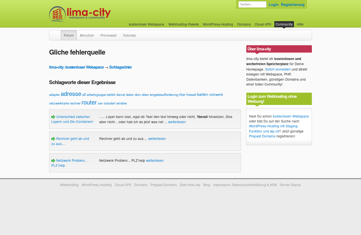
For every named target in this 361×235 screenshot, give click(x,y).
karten (202, 94)
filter (182, 94)
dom (138, 94)
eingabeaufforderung (164, 94)
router (89, 102)
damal (120, 94)
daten (130, 94)
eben (145, 94)
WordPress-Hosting (218, 24)
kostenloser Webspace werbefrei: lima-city (98, 14)
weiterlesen (177, 121)
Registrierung (293, 4)
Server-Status (290, 184)
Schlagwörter (120, 67)
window (121, 103)
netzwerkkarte (59, 103)
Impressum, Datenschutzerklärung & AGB (245, 184)
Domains (244, 24)
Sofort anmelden (278, 69)
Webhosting (69, 184)
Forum (69, 35)
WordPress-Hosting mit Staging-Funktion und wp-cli (274, 128)
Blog (206, 184)
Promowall (108, 35)
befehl (111, 94)
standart (109, 103)
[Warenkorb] (307, 21)
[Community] (57, 32)
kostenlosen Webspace (291, 116)
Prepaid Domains (262, 135)
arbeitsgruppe (96, 94)
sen (100, 103)
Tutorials (129, 35)
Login (273, 4)
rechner (75, 103)
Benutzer (87, 35)
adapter (54, 94)
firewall (191, 94)
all (84, 94)
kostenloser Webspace (146, 24)
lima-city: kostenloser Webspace (76, 67)
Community (284, 24)
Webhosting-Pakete (183, 24)
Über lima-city (190, 184)
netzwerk (216, 94)
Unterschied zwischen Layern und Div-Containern (72, 119)
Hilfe (300, 24)
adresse (71, 93)
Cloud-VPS (263, 24)
